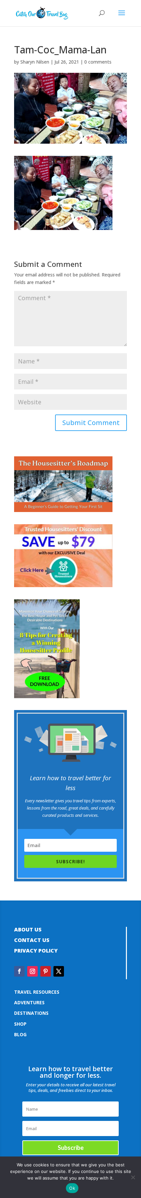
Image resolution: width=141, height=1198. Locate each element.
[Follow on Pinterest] (45, 971)
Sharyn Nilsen (34, 62)
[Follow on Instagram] (32, 971)
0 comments (97, 62)
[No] (133, 1177)
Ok (72, 1188)
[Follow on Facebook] (19, 971)
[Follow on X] (58, 971)
